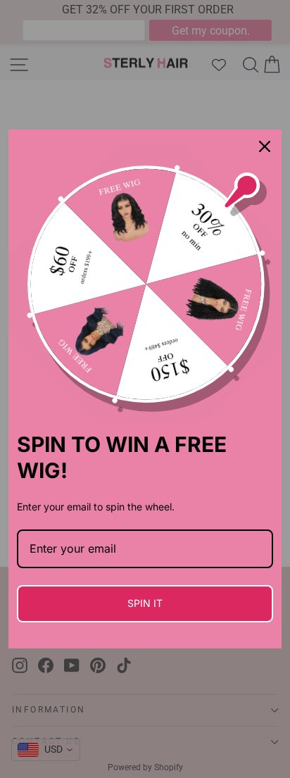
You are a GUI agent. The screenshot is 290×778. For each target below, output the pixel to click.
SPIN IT (145, 603)
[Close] (265, 146)
